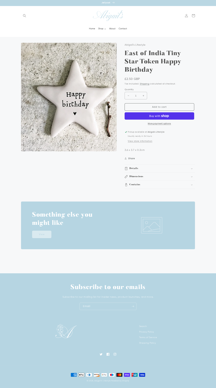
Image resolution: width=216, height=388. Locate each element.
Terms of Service (148, 337)
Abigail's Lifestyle (102, 381)
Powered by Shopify (120, 381)
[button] (24, 15)
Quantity (129, 89)
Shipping (144, 83)
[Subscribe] (132, 306)
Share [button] (131, 158)
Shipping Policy (147, 343)
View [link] (42, 234)
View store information (140, 141)
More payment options (159, 123)
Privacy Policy (146, 332)
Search (143, 326)
